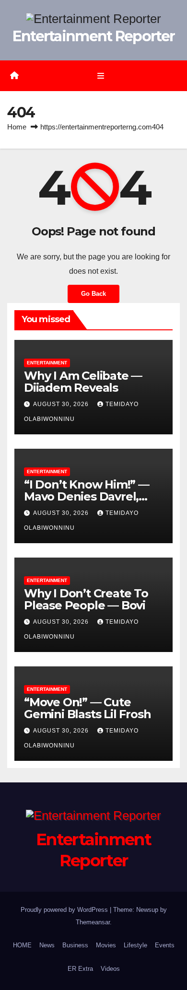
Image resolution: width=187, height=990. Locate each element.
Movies (106, 945)
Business (75, 945)
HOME (22, 945)
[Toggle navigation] (100, 75)
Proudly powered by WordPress (65, 909)
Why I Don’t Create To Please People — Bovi (86, 599)
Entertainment (47, 362)
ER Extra (80, 968)
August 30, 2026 (62, 404)
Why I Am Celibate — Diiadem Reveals (83, 382)
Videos (110, 968)
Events (165, 945)
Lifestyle (135, 945)
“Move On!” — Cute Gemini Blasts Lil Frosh (87, 708)
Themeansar (93, 922)
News (47, 945)
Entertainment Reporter (93, 36)
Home (16, 127)
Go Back (93, 293)
